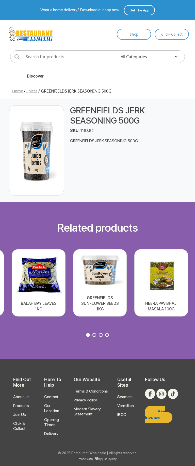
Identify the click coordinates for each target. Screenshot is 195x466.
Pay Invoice (155, 414)
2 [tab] (95, 335)
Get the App (139, 10)
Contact (51, 396)
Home (17, 90)
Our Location (51, 408)
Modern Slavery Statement (87, 411)
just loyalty (109, 459)
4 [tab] (107, 335)
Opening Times (51, 422)
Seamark (125, 396)
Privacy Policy (85, 400)
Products (21, 405)
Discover (35, 76)
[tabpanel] (38, 283)
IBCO (121, 414)
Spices (31, 90)
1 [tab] (88, 335)
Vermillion (125, 405)
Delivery (51, 433)
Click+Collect (172, 34)
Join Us (19, 414)
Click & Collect (19, 426)
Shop (134, 34)
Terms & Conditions (91, 391)
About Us (21, 396)
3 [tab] (101, 335)
